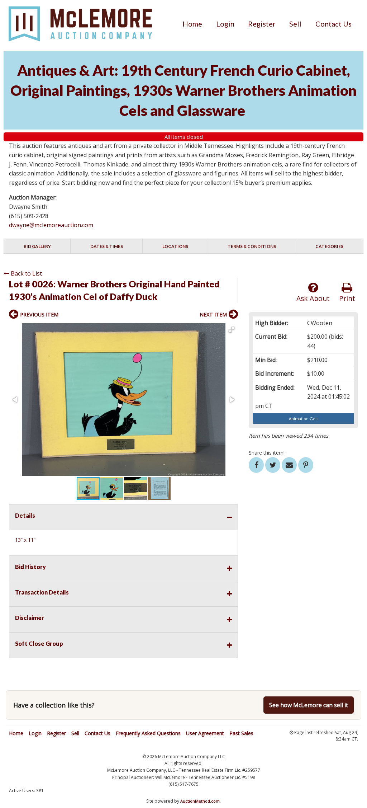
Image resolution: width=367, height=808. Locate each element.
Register (262, 23)
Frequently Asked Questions (148, 733)
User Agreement (205, 733)
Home (192, 23)
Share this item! (267, 452)
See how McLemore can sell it (308, 705)
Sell (295, 23)
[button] (231, 329)
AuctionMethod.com (200, 801)
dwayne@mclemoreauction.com (51, 225)
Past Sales (241, 733)
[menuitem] (192, 23)
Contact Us (333, 23)
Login (225, 23)
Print (347, 298)
